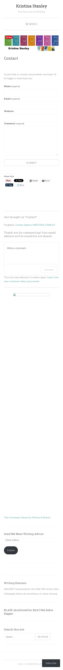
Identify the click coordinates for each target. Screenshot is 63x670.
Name (12, 86)
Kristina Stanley (31, 5)
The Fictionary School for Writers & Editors (27, 517)
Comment (14, 123)
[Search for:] (19, 636)
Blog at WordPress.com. (31, 664)
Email (12, 98)
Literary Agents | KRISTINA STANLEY (35, 224)
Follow (11, 550)
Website (9, 111)
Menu (33, 23)
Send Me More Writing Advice (24, 534)
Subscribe (51, 663)
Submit (31, 162)
